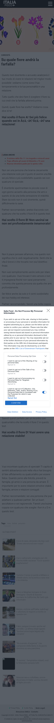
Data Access (27, 412)
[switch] (44, 361)
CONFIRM (16, 403)
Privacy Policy (41, 412)
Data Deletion (12, 412)
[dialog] (27, 361)
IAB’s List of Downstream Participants (30, 348)
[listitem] (27, 356)
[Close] (49, 311)
